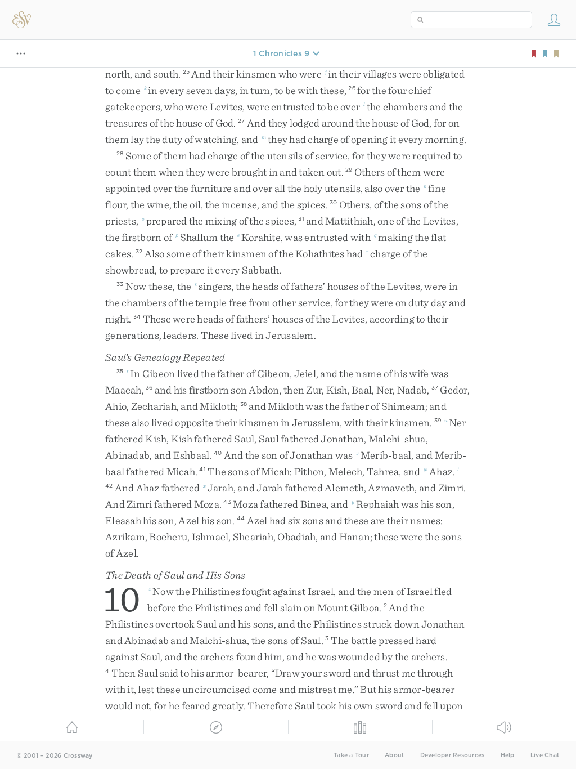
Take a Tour (351, 755)
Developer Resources (452, 755)
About (394, 755)
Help (508, 755)
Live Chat (544, 755)
